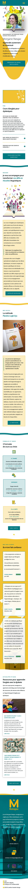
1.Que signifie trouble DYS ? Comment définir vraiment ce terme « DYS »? (12, 757)
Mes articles (14, 783)
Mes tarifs (14, 528)
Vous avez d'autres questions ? (14, 156)
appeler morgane (14, 293)
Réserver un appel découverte (14, 63)
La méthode (14, 422)
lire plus (7, 733)
